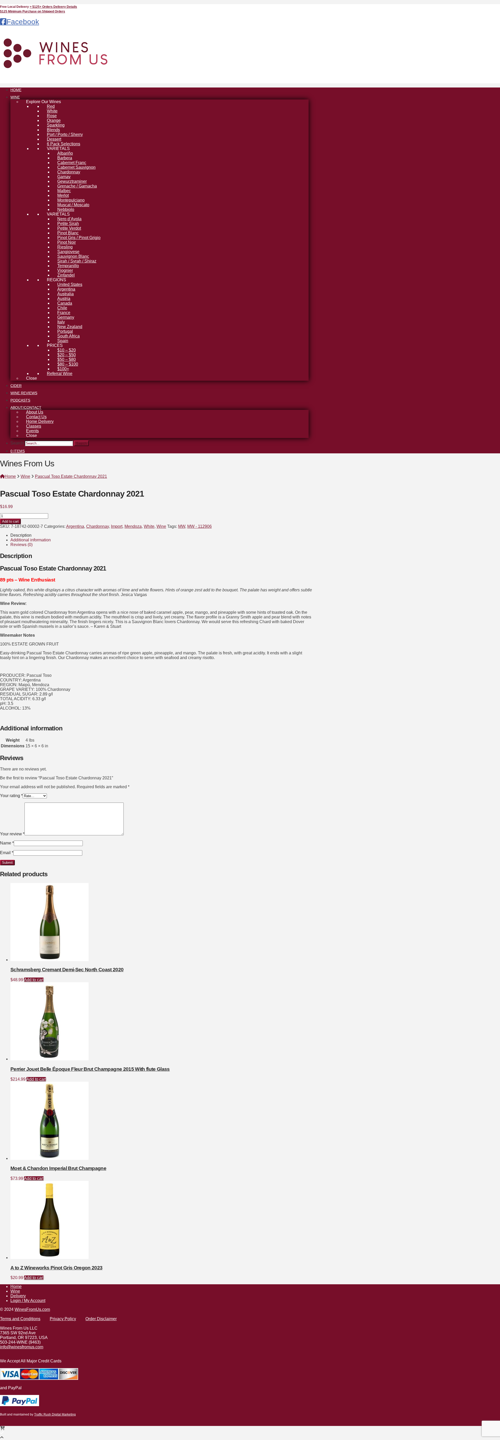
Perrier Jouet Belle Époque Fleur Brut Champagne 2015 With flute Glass (90, 1069)
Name (7, 843)
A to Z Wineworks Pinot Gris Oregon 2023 (56, 1267)
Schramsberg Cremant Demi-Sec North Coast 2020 (67, 969)
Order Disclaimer (101, 1319)
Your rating (11, 795)
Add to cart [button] (34, 980)
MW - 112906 (199, 526)
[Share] (483, 5)
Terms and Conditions (20, 1319)
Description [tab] (21, 535)
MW (181, 526)
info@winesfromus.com (21, 1347)
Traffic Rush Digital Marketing (55, 1414)
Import (116, 526)
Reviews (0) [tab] (21, 544)
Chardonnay (97, 526)
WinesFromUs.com (32, 1309)
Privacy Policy (63, 1319)
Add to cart (10, 521)
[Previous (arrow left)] (9, 720)
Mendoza (133, 526)
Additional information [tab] (30, 540)
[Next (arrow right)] (491, 720)
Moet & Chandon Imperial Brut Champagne (58, 1168)
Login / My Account (27, 1300)
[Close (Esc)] (494, 5)
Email (6, 852)
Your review (12, 834)
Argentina (75, 526)
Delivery (18, 1296)
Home (16, 1286)
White (149, 526)
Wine (161, 526)
